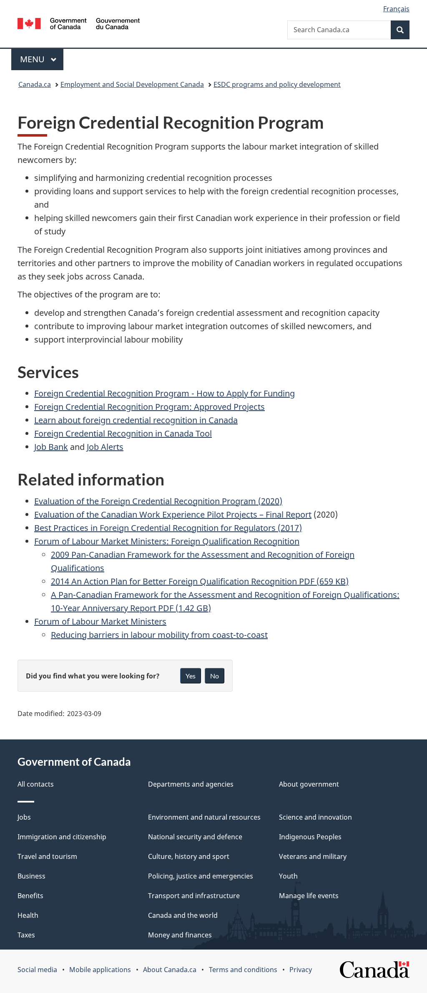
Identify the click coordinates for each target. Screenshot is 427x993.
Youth (288, 876)
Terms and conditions (243, 969)
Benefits (30, 895)
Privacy (300, 969)
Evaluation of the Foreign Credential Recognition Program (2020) (158, 501)
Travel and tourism (47, 856)
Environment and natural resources (204, 817)
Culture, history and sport (188, 856)
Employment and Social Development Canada (132, 84)
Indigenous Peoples (310, 836)
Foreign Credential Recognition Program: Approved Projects (149, 406)
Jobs (24, 817)
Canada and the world (183, 915)
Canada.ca (34, 84)
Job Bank (51, 446)
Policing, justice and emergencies (200, 876)
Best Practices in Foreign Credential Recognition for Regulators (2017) (168, 527)
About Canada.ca (169, 969)
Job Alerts (105, 446)
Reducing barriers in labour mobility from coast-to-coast (159, 634)
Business (31, 876)
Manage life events (309, 895)
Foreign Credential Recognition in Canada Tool (123, 433)
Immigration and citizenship (62, 836)
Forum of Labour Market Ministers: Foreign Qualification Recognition (166, 541)
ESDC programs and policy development (277, 84)
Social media (37, 969)
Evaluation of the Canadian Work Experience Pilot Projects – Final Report (172, 514)
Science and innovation (315, 817)
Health (28, 915)
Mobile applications (100, 969)
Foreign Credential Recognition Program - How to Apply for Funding (164, 393)
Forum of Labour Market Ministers (100, 621)
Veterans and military (313, 856)
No (214, 676)
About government (309, 784)
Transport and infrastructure (194, 895)
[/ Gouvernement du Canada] (79, 25)
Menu (33, 59)
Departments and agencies (191, 784)
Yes (191, 676)
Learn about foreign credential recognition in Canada (136, 420)
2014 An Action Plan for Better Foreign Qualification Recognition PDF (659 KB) (200, 581)
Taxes (26, 935)
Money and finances (180, 935)
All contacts (36, 784)
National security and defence (195, 836)
